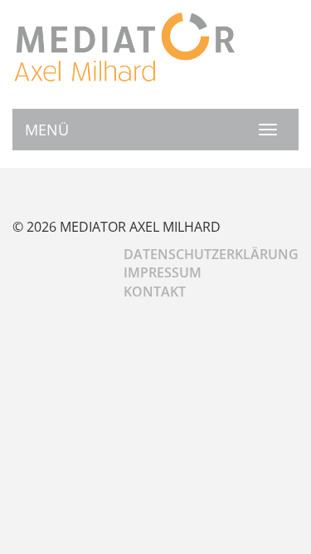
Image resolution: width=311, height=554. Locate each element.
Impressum (163, 272)
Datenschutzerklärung (211, 254)
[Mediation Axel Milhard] (124, 46)
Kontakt (155, 291)
